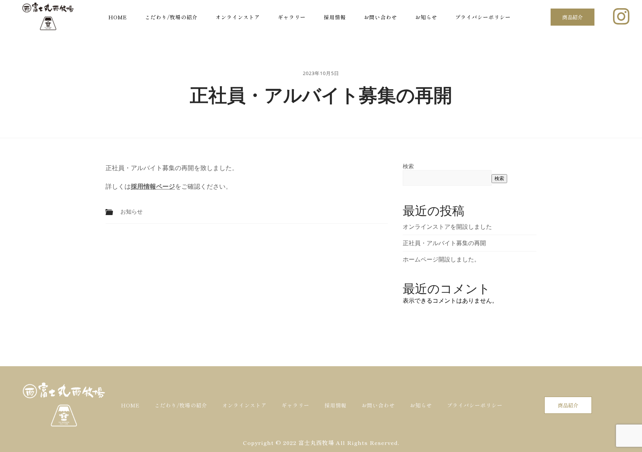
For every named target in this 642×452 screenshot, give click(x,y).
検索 (408, 166)
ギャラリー (292, 17)
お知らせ (426, 17)
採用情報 (335, 17)
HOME (117, 17)
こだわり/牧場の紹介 (171, 17)
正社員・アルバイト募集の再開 (444, 243)
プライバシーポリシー (483, 17)
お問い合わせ (380, 17)
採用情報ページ (153, 186)
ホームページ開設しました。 (441, 259)
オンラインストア (237, 17)
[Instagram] (621, 16)
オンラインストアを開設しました (447, 226)
